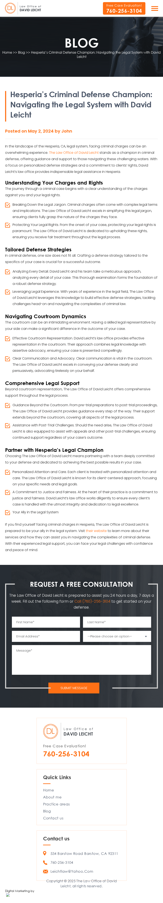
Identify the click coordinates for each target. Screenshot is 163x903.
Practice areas (56, 804)
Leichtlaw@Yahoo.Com (72, 871)
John (66, 131)
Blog (47, 811)
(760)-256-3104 (96, 601)
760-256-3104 (124, 10)
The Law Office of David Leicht (74, 152)
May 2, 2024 (41, 131)
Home (48, 790)
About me (52, 797)
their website (96, 530)
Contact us (53, 818)
